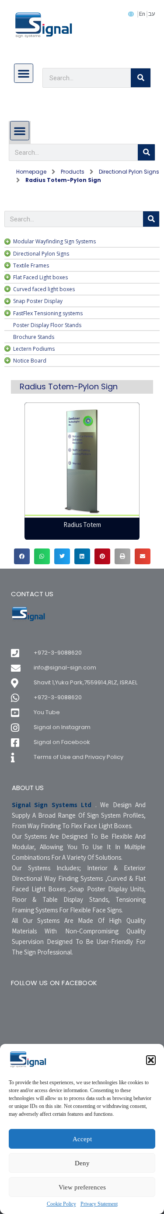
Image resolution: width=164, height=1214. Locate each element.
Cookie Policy (61, 1204)
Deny (82, 1163)
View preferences (82, 1187)
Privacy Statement (99, 1204)
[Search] (140, 77)
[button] (151, 1060)
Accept (82, 1139)
